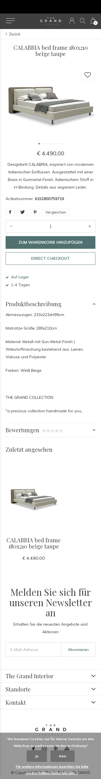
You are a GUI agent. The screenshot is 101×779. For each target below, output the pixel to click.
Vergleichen (55, 212)
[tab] (50, 304)
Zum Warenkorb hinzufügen (50, 242)
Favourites (88, 75)
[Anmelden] (72, 20)
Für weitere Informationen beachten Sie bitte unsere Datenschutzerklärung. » (52, 769)
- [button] (11, 226)
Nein (62, 756)
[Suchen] (82, 20)
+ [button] (89, 226)
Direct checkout (50, 258)
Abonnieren (78, 649)
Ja (36, 756)
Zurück (14, 34)
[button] (10, 21)
